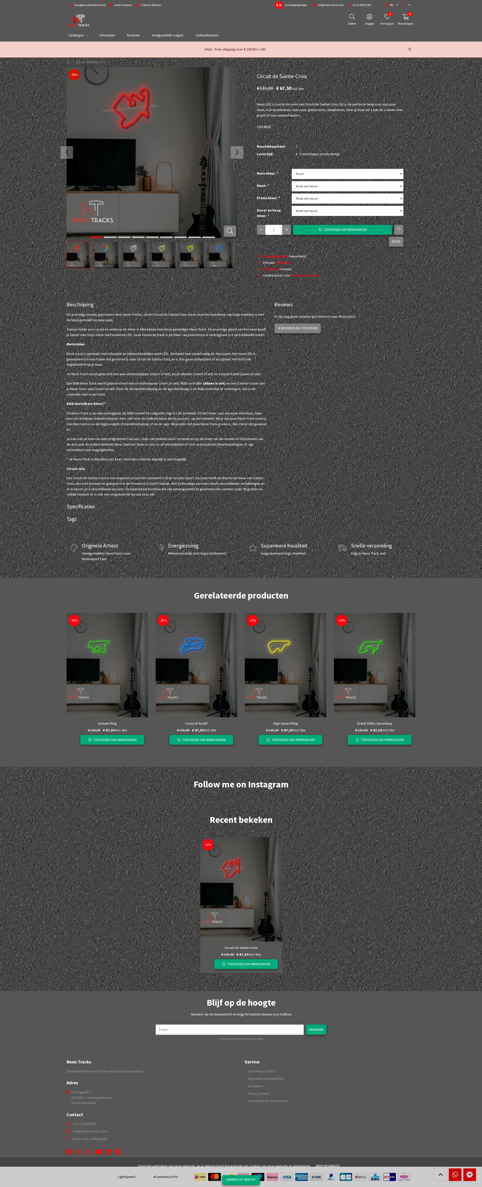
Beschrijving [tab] (80, 304)
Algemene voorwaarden (265, 1078)
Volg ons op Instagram (397, 794)
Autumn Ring (107, 723)
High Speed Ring (285, 723)
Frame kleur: (268, 198)
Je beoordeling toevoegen (297, 328)
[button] (389, 5)
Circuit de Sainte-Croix (241, 947)
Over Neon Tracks (261, 1071)
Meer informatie (328, 1166)
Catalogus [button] (76, 35)
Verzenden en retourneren (267, 1101)
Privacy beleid (258, 1093)
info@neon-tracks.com (90, 1131)
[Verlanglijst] (74, 740)
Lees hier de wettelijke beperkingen (241, 1039)
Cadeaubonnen (207, 35)
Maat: (263, 185)
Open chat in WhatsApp (90, 1139)
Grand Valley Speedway (374, 723)
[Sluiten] (409, 49)
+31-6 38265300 (84, 1123)
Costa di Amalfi (196, 723)
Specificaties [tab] (81, 506)
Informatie (107, 35)
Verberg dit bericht (241, 1179)
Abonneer (316, 1030)
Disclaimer (255, 1086)
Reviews (133, 35)
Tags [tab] (72, 519)
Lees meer (264, 127)
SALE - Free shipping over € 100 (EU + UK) (235, 49)
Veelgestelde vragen (168, 35)
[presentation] (67, 152)
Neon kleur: (267, 173)
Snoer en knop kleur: (269, 213)
